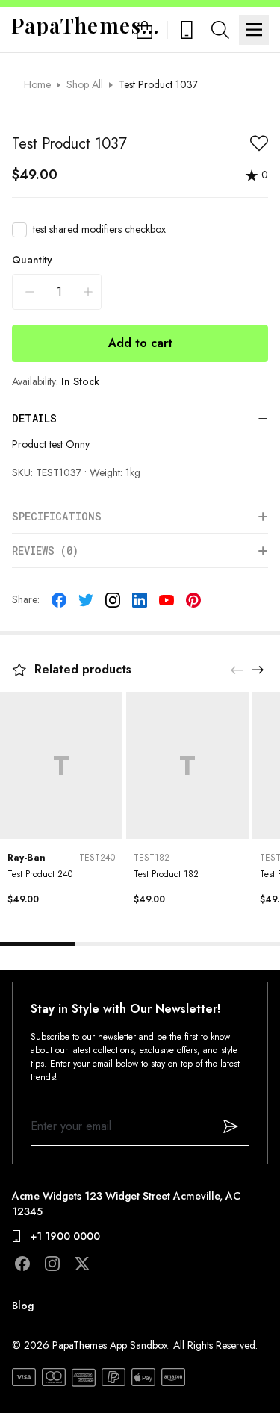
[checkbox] (19, 229)
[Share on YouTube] (166, 600)
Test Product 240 (39, 874)
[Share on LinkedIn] (139, 600)
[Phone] (187, 30)
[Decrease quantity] (30, 292)
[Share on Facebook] (59, 600)
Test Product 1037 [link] (158, 84)
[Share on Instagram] (112, 600)
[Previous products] (236, 669)
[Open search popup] (220, 30)
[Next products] (257, 669)
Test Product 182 (166, 874)
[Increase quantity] (88, 292)
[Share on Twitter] (85, 600)
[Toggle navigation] (254, 30)
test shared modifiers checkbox (99, 229)
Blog (23, 1305)
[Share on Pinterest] (193, 600)
